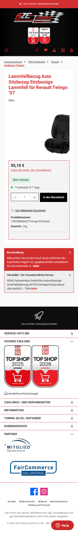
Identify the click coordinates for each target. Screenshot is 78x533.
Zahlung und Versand (39, 505)
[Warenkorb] (71, 50)
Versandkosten (61, 512)
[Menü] (7, 49)
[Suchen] (37, 50)
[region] (39, 134)
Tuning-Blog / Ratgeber (22, 418)
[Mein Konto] (54, 50)
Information (14, 410)
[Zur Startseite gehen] (39, 16)
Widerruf (42, 501)
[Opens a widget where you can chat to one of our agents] (62, 525)
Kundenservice (15, 426)
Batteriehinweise (59, 501)
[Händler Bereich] (63, 50)
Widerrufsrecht (27, 501)
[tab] (39, 259)
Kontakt (12, 501)
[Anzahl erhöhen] (34, 197)
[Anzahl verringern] (15, 197)
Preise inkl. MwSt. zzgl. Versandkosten (31, 170)
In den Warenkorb (53, 197)
